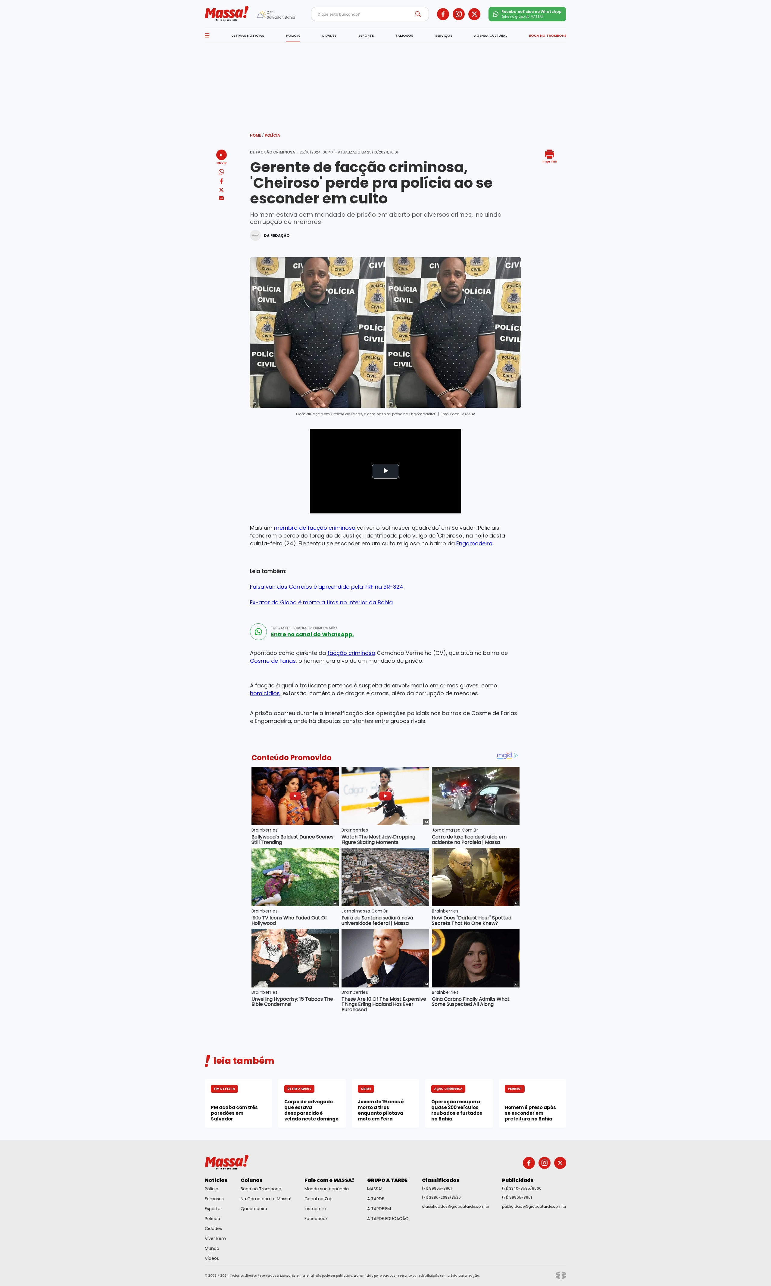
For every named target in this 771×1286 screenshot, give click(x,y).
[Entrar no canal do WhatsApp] (258, 631)
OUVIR (221, 163)
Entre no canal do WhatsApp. (312, 634)
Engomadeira (474, 543)
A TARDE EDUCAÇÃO (388, 1219)
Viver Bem (215, 1238)
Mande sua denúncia (326, 1189)
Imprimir (549, 161)
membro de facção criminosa (314, 527)
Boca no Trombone (261, 1189)
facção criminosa (351, 653)
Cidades (213, 1229)
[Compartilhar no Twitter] (221, 190)
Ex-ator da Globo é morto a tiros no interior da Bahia (321, 602)
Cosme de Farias (273, 661)
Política (212, 1219)
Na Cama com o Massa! (266, 1199)
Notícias (216, 1180)
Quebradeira (254, 1209)
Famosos (214, 1199)
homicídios (265, 693)
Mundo (212, 1248)
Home (257, 135)
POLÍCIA (293, 35)
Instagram (315, 1209)
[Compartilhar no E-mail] (221, 198)
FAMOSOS (404, 35)
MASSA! (374, 1189)
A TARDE (375, 1199)
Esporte (212, 1209)
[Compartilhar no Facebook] (221, 182)
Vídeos (212, 1258)
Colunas (252, 1180)
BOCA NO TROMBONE (547, 35)
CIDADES (329, 35)
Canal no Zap (318, 1199)
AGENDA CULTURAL (490, 35)
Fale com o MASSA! (329, 1180)
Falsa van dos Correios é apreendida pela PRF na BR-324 (326, 586)
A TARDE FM (379, 1209)
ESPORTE (366, 35)
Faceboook (316, 1219)
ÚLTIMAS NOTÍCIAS (247, 35)
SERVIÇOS (443, 35)
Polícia (272, 135)
